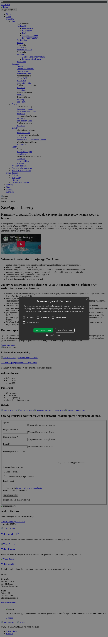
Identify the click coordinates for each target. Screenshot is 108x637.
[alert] (54, 318)
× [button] (87, 299)
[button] (54, 318)
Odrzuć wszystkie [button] (65, 330)
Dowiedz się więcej (76, 311)
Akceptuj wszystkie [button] (43, 330)
